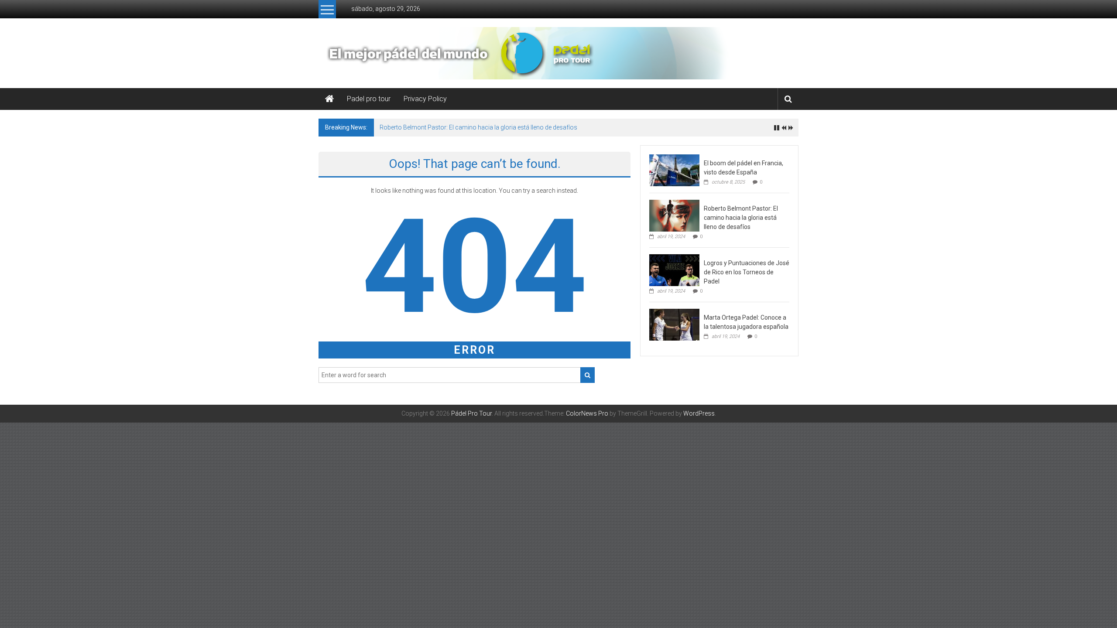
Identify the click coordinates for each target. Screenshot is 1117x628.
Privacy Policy (425, 99)
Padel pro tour (369, 99)
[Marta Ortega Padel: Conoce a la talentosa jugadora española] (674, 324)
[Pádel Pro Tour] (329, 99)
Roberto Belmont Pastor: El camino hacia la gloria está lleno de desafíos (478, 127)
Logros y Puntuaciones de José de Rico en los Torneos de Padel (746, 272)
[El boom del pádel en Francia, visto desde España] (674, 169)
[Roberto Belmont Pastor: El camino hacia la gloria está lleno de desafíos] (674, 215)
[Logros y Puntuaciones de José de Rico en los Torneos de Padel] (674, 269)
